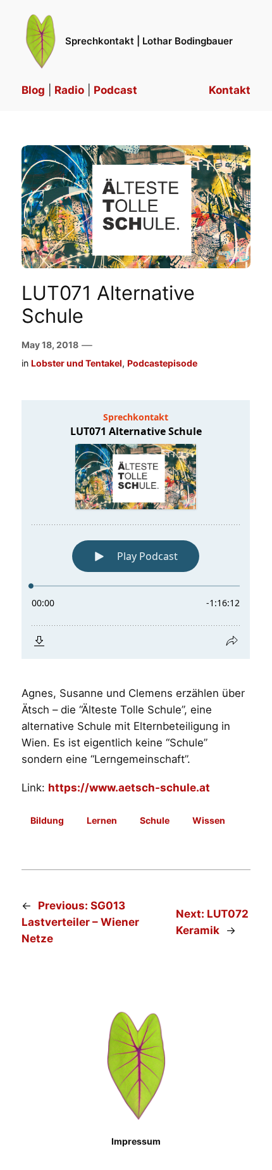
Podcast (115, 90)
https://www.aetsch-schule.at (129, 787)
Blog (33, 90)
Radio (69, 90)
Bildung (47, 820)
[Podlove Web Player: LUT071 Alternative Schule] (136, 529)
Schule (155, 820)
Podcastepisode (162, 363)
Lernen (102, 820)
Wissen (208, 820)
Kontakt (229, 90)
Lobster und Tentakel (76, 363)
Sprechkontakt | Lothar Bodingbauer (149, 41)
